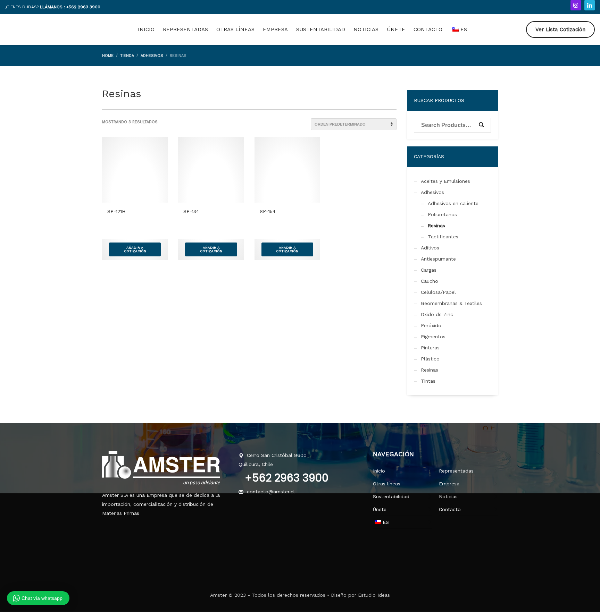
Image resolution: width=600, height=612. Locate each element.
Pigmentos (433, 336)
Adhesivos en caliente (453, 203)
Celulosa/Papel (438, 292)
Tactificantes (443, 236)
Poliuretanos (442, 214)
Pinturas (430, 347)
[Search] (481, 125)
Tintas (428, 381)
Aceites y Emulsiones (445, 181)
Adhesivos (432, 192)
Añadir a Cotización (135, 249)
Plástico (430, 359)
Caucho (429, 281)
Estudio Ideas (374, 595)
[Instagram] (575, 5)
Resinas (436, 225)
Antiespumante (438, 259)
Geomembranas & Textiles (451, 303)
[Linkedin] (589, 5)
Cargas (428, 270)
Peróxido (431, 325)
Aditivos (430, 247)
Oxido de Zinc (437, 314)
